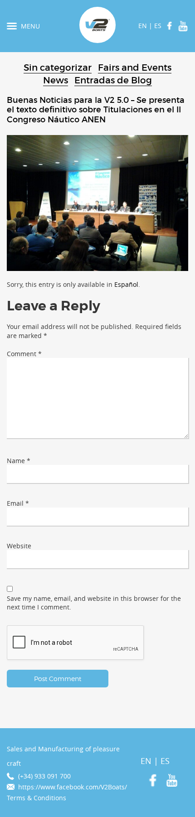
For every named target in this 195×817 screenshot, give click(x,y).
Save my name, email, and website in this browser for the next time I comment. (94, 603)
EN (142, 25)
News (55, 80)
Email (18, 503)
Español (126, 284)
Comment (24, 353)
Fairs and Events (134, 67)
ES (157, 25)
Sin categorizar (58, 67)
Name (18, 460)
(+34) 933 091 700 (44, 776)
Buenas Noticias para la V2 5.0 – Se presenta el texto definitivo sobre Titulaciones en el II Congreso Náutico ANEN (96, 110)
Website (19, 545)
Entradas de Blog (113, 80)
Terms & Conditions (36, 797)
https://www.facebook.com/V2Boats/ (72, 787)
